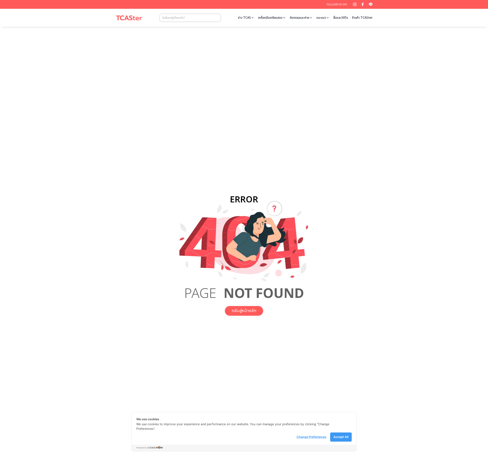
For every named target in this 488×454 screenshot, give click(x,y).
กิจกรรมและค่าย (299, 17)
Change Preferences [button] (311, 437)
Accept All (340, 437)
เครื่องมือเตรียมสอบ (270, 17)
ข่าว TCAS (244, 17)
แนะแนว (321, 17)
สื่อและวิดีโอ (340, 17)
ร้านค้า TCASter (362, 17)
